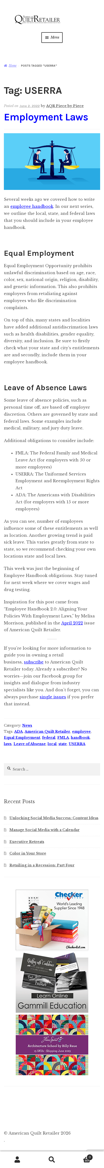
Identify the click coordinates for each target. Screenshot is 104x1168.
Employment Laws (46, 117)
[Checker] (52, 949)
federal (48, 737)
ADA (18, 731)
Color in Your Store (27, 853)
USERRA (77, 744)
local (52, 744)
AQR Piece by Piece (65, 106)
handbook (80, 737)
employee (81, 731)
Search (52, 1160)
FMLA (63, 737)
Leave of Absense (30, 744)
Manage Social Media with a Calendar (44, 830)
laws (8, 744)
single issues (53, 696)
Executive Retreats (26, 842)
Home (12, 65)
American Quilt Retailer (47, 731)
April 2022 (72, 623)
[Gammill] (52, 1011)
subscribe (34, 662)
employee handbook (31, 206)
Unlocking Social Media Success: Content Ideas (53, 818)
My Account (17, 1160)
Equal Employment (22, 737)
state (63, 744)
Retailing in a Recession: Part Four (41, 865)
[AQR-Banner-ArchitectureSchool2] (52, 1074)
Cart (80, 1155)
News (27, 725)
